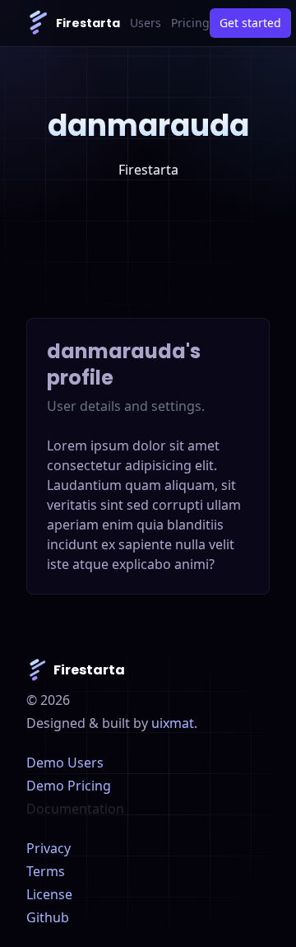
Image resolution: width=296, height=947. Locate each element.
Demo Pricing (68, 786)
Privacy (48, 848)
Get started (250, 22)
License (49, 894)
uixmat (172, 723)
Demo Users (65, 762)
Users (145, 22)
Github (47, 917)
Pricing (190, 22)
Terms (45, 871)
